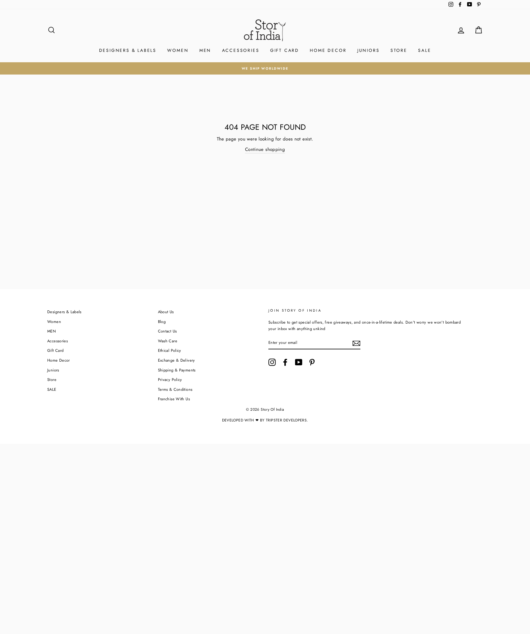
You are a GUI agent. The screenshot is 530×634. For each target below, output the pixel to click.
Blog (162, 322)
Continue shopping (265, 149)
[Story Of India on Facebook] (285, 362)
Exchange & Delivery (176, 360)
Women (177, 50)
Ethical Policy (169, 350)
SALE (424, 50)
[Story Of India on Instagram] (272, 362)
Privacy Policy (170, 379)
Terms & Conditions (175, 389)
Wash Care (167, 341)
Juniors (368, 50)
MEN (205, 50)
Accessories (240, 50)
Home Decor (328, 50)
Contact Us (167, 331)
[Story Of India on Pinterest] (312, 362)
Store (398, 50)
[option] (265, 68)
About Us (166, 312)
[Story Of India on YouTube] (298, 362)
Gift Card (284, 50)
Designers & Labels (127, 50)
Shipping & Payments (177, 370)
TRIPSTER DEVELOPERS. (287, 420)
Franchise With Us (174, 399)
